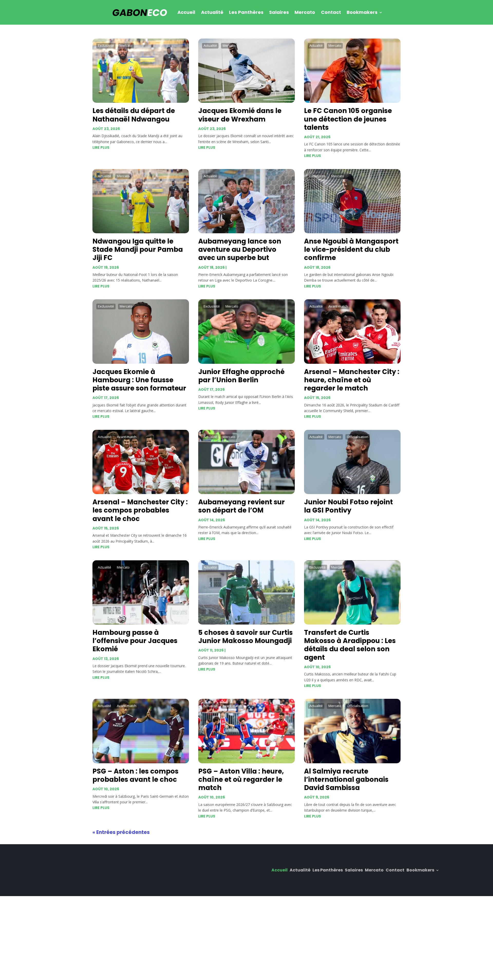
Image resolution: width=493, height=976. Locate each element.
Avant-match (338, 306)
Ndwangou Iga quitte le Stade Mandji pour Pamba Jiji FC (137, 249)
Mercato (305, 12)
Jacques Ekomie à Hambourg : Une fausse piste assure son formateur (139, 380)
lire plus (100, 147)
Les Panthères (246, 12)
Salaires (279, 12)
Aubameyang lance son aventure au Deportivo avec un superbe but (239, 249)
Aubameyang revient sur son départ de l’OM (241, 506)
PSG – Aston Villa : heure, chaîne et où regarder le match (241, 779)
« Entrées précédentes (121, 832)
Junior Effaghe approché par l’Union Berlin (241, 376)
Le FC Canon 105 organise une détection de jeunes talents (348, 119)
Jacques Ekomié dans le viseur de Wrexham (239, 115)
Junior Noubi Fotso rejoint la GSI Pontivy (348, 506)
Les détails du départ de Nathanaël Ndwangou (133, 115)
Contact (331, 12)
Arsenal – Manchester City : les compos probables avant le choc (140, 510)
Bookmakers (362, 12)
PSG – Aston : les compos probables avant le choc (135, 775)
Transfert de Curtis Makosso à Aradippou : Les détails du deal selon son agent (350, 645)
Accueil (186, 12)
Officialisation (357, 436)
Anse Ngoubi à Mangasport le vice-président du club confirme (351, 249)
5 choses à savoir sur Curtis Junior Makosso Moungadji (245, 636)
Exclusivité (106, 45)
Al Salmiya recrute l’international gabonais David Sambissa (346, 779)
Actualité (212, 12)
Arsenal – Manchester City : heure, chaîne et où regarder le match (351, 380)
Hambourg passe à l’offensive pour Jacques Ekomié (134, 641)
